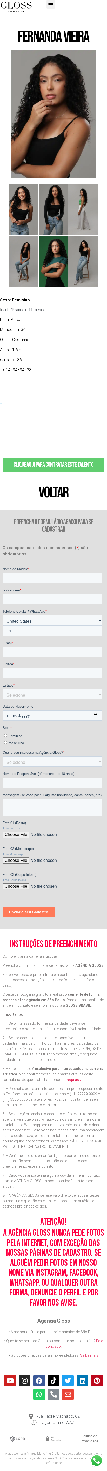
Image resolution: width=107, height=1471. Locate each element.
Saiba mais (89, 1355)
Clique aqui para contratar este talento (53, 465)
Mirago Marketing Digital (44, 1453)
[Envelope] (68, 1394)
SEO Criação (63, 1458)
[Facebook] (39, 1380)
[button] (50, 4)
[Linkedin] (82, 1380)
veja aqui (75, 1079)
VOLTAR (53, 493)
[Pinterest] (97, 1380)
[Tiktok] (53, 1380)
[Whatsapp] (39, 1394)
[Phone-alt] (53, 1394)
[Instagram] (24, 1380)
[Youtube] (10, 1380)
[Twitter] (68, 1380)
